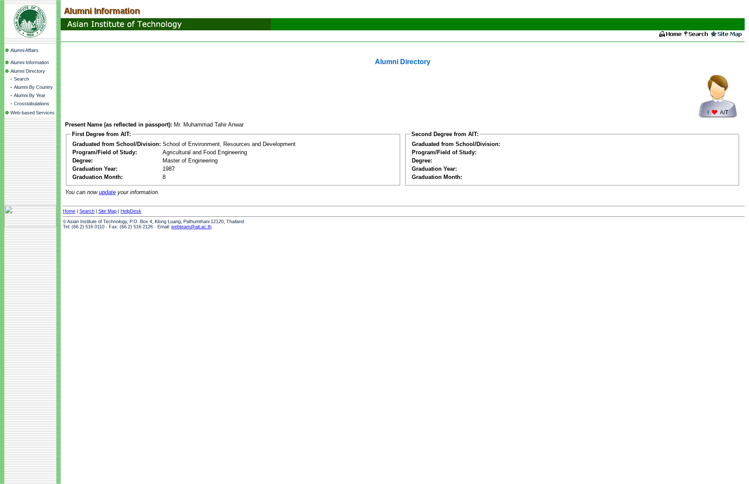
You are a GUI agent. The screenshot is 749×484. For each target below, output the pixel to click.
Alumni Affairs (24, 50)
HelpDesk (130, 211)
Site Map (107, 211)
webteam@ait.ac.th (191, 226)
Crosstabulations (31, 103)
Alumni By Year (30, 95)
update (107, 192)
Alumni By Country (33, 87)
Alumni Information (29, 62)
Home (69, 211)
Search (21, 78)
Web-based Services (32, 112)
